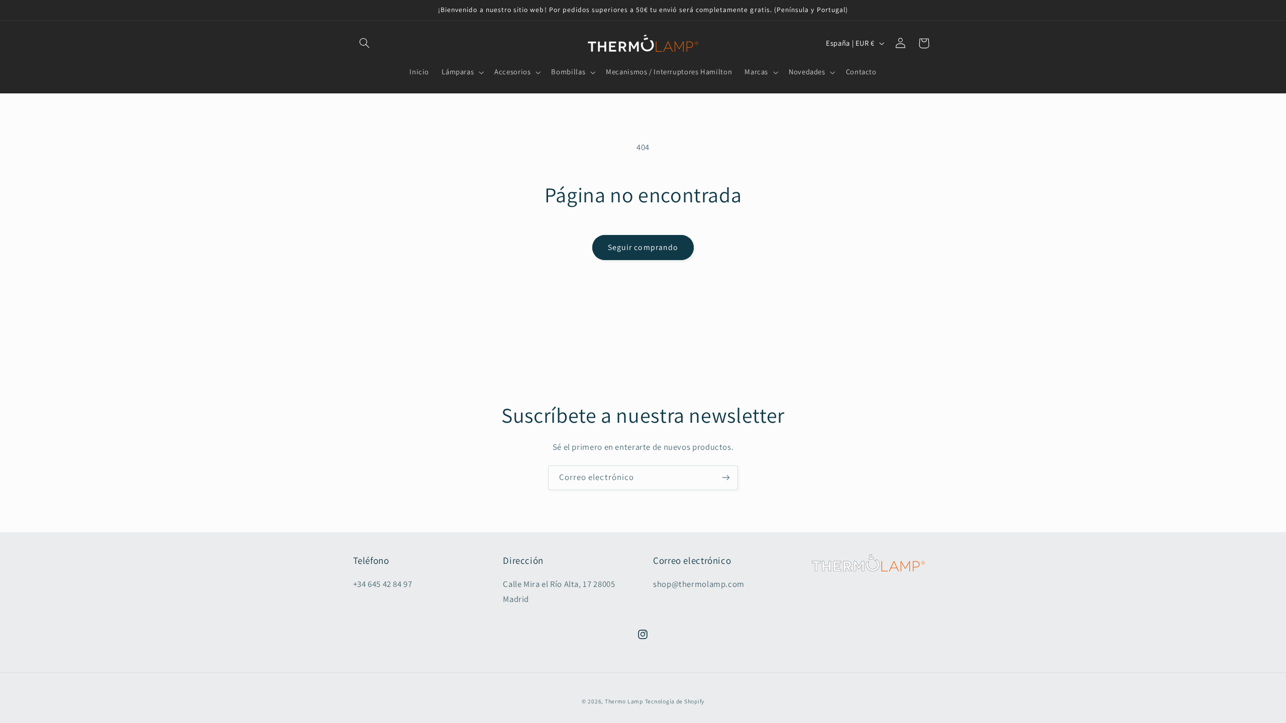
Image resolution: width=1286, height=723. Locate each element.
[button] (364, 43)
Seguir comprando (643, 247)
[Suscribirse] (725, 477)
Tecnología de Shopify (674, 701)
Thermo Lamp (624, 701)
